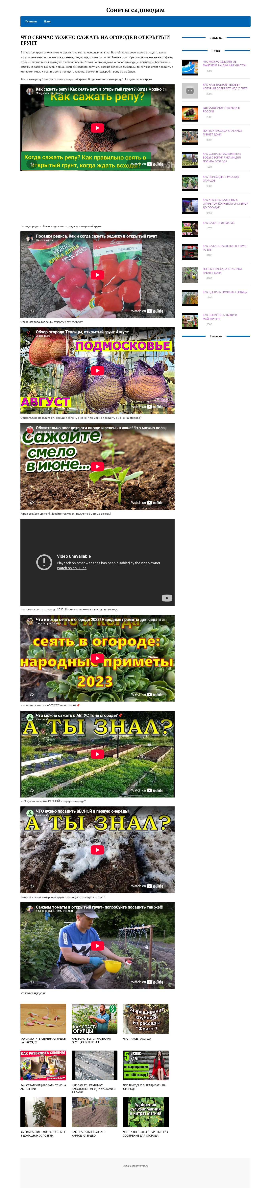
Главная (31, 21)
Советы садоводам (135, 10)
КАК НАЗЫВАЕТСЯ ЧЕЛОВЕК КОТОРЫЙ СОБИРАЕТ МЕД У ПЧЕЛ (225, 86)
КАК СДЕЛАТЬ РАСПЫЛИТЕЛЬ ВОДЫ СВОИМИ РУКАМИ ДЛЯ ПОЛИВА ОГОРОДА (222, 157)
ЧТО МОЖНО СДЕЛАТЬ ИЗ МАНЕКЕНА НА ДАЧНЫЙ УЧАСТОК (224, 63)
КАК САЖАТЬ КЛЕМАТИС (218, 223)
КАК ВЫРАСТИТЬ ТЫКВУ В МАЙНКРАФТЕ (220, 317)
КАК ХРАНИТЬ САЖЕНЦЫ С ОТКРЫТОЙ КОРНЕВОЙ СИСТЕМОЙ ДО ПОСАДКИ (225, 203)
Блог (47, 21)
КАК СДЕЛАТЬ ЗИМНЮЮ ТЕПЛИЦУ (225, 292)
